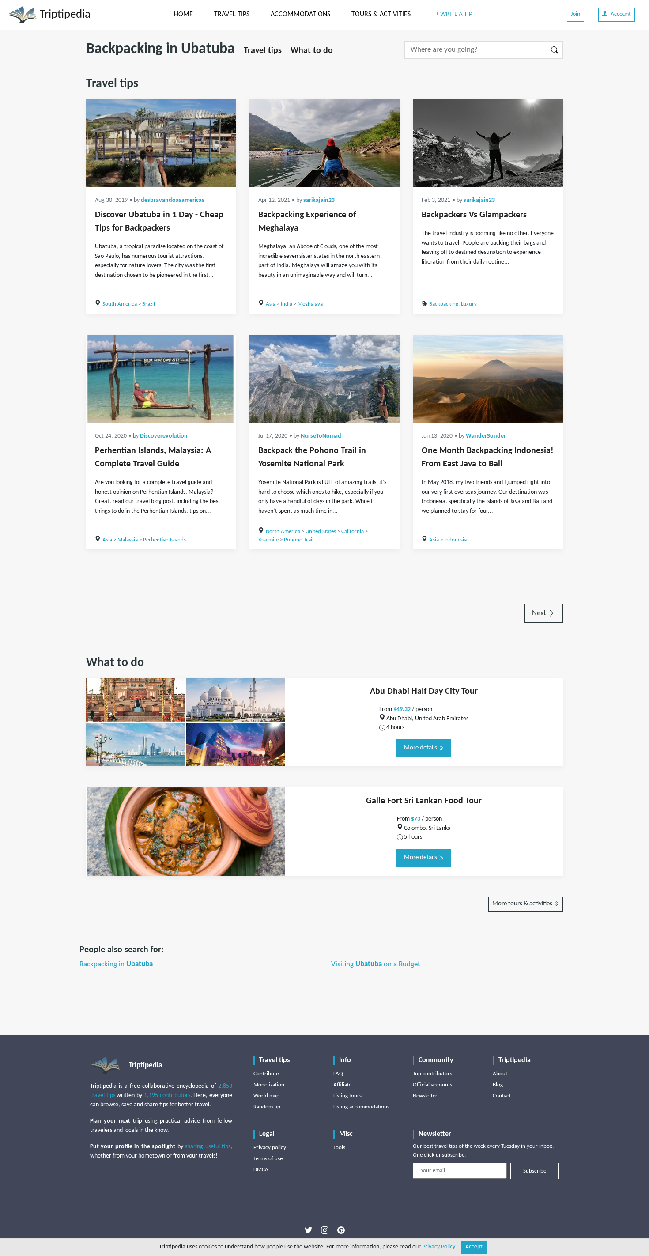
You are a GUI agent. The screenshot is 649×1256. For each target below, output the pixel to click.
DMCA (260, 1170)
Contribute (266, 1074)
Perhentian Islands (164, 540)
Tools (339, 1147)
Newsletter (425, 1096)
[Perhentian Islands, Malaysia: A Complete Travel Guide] (161, 379)
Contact (502, 1096)
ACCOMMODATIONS (300, 14)
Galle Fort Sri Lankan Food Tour (424, 801)
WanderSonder (486, 436)
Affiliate (342, 1085)
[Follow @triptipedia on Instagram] (324, 1230)
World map (266, 1096)
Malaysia (127, 540)
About (500, 1074)
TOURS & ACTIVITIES (381, 14)
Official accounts (432, 1085)
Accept (474, 1247)
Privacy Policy (438, 1247)
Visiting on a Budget (375, 964)
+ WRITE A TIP (454, 14)
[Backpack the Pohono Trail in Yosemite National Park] (324, 379)
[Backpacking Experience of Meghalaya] (324, 143)
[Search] (555, 50)
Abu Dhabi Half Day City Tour (424, 691)
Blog (498, 1085)
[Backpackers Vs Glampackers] (488, 143)
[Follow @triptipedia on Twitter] (308, 1230)
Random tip (266, 1107)
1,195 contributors (167, 1095)
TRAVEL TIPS (231, 14)
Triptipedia (64, 15)
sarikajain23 (319, 200)
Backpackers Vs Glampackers (474, 215)
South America (119, 304)
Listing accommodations (361, 1107)
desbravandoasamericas (172, 200)
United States (321, 531)
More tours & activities (523, 903)
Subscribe (534, 1171)
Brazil (148, 304)
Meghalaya (310, 304)
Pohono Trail (298, 540)
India (286, 304)
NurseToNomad (321, 436)
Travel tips (263, 50)
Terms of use (268, 1158)
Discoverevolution (164, 436)
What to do (312, 50)
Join (575, 14)
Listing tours (347, 1096)
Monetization (268, 1085)
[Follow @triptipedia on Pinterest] (341, 1230)
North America (283, 531)
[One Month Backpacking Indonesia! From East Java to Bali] (488, 379)
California (352, 531)
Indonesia (455, 540)
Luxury (469, 304)
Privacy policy (269, 1147)
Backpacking (443, 304)
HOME (183, 14)
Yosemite (268, 540)
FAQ (338, 1074)
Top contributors (432, 1074)
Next (540, 613)
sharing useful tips (207, 1146)
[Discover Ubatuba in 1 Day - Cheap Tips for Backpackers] (161, 143)
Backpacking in (116, 964)
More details (421, 748)
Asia (270, 304)
